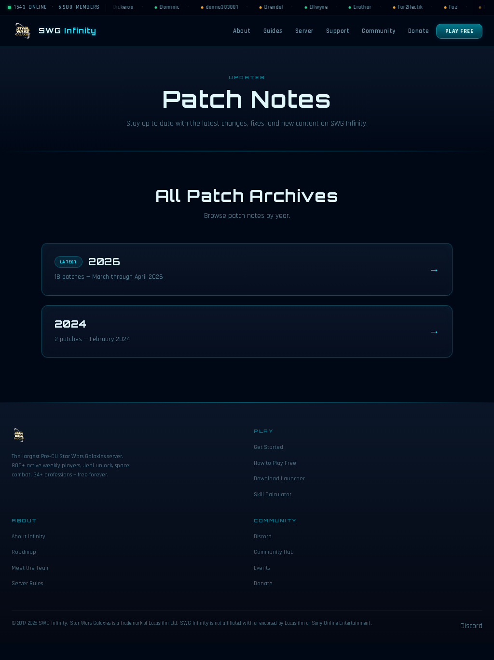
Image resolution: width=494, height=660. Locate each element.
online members (57, 7)
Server (304, 31)
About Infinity (28, 536)
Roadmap (24, 552)
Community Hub (274, 552)
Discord (263, 536)
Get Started (268, 447)
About (242, 31)
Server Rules (27, 583)
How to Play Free (275, 463)
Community (379, 31)
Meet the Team (31, 568)
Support (338, 31)
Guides (273, 31)
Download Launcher (279, 478)
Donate (418, 31)
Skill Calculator (272, 494)
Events (262, 568)
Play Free (459, 31)
